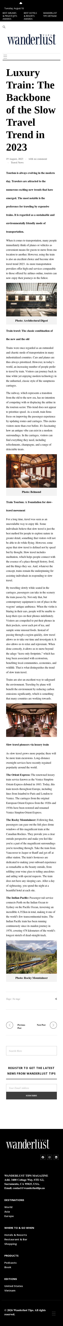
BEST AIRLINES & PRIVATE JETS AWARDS (10, 16)
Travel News (17, 162)
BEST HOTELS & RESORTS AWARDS (30, 16)
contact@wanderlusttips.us (29, 1188)
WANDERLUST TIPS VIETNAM (50, 14)
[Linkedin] (56, 1157)
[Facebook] (42, 1157)
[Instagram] (49, 1157)
